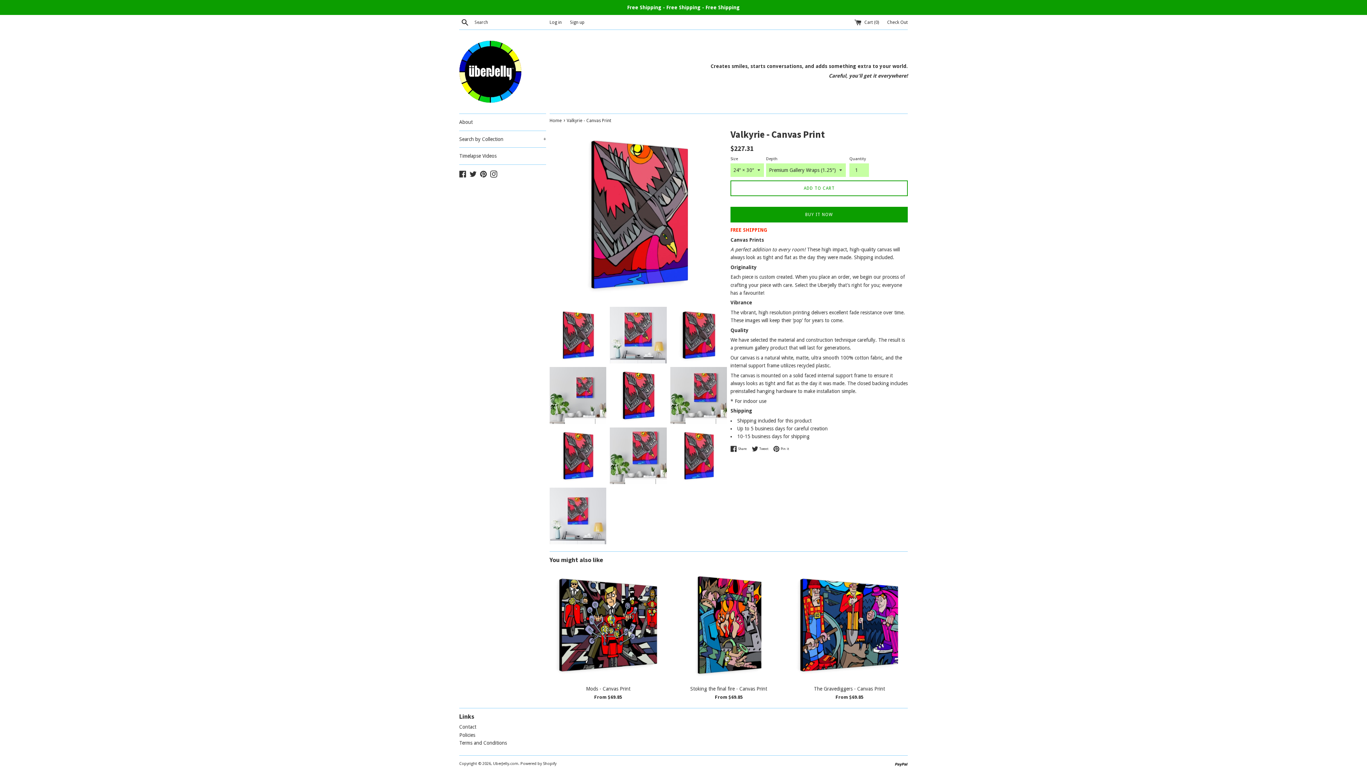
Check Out (897, 22)
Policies (467, 735)
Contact (467, 727)
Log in (556, 22)
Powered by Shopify (538, 763)
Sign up (577, 22)
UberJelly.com (505, 763)
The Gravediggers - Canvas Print (849, 689)
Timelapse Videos (478, 156)
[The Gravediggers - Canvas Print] (849, 625)
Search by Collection (502, 139)
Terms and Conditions (483, 743)
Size (734, 159)
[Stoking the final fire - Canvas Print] (728, 625)
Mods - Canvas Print (608, 689)
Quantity (857, 159)
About (466, 122)
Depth (771, 159)
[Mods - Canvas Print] (608, 625)
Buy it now (819, 214)
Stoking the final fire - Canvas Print (728, 689)
